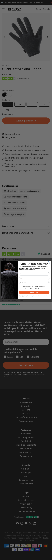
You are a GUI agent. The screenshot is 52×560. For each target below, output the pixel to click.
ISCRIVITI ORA (34, 292)
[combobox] (33, 282)
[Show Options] (48, 282)
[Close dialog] (49, 262)
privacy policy (34, 296)
